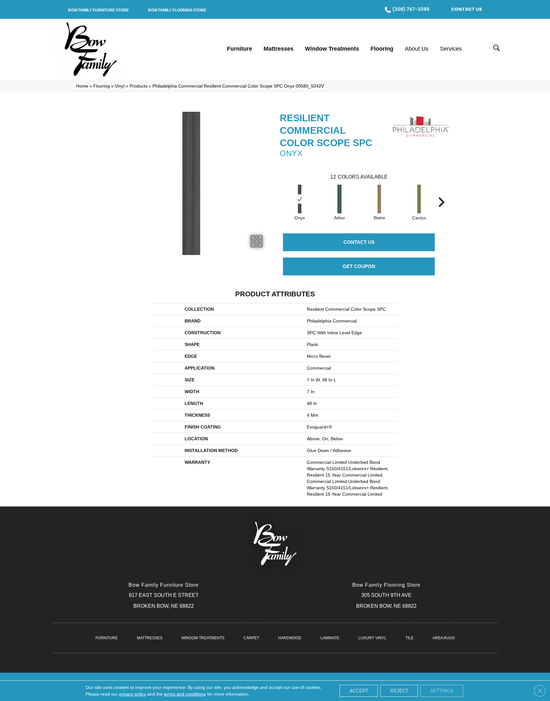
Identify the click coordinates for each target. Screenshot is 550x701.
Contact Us (359, 242)
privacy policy (132, 694)
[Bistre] (379, 199)
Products (138, 86)
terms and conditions (185, 694)
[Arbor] (339, 199)
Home (82, 86)
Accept (358, 691)
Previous (276, 192)
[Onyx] (299, 199)
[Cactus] (419, 199)
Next (441, 192)
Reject (399, 691)
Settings (441, 691)
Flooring (101, 86)
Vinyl (119, 86)
